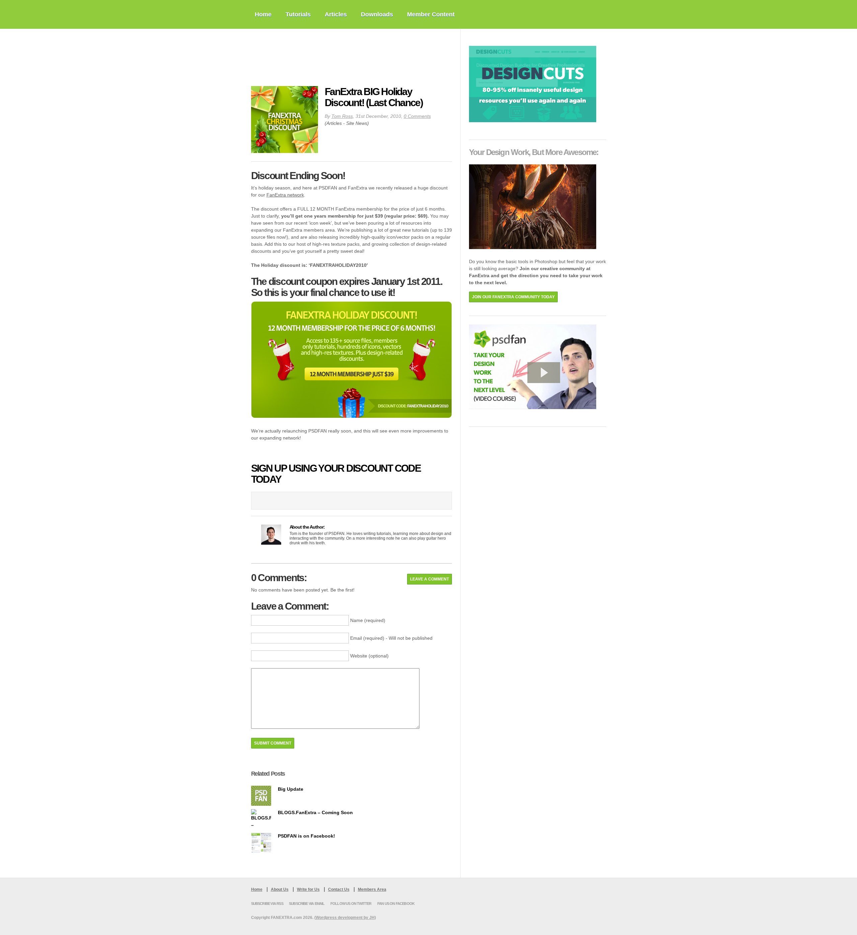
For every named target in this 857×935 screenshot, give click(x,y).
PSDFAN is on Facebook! (306, 836)
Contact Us (338, 889)
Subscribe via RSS (267, 904)
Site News (356, 123)
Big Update (290, 789)
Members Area (372, 889)
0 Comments (417, 116)
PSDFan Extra (296, 57)
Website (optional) (369, 655)
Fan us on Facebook (395, 904)
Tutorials (298, 14)
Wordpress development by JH (345, 917)
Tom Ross (342, 116)
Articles (336, 14)
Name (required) (367, 620)
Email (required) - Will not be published (391, 638)
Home (263, 14)
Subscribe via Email (307, 904)
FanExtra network (285, 195)
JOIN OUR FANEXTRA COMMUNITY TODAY (513, 297)
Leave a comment (429, 579)
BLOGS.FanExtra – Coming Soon (315, 812)
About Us (280, 889)
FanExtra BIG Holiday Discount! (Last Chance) (374, 97)
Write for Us (308, 889)
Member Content (431, 14)
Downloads (377, 14)
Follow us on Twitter (351, 904)
